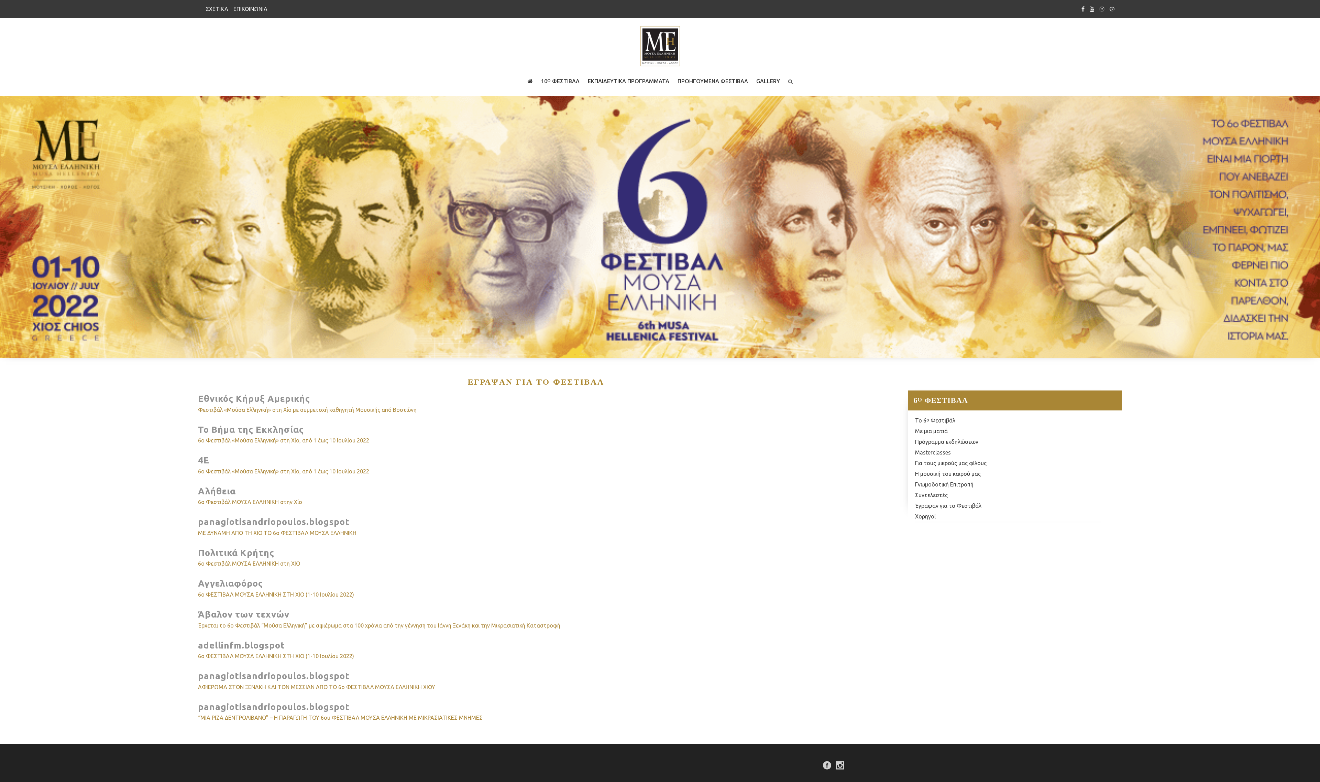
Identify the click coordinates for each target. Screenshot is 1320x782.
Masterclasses (933, 452)
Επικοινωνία (250, 9)
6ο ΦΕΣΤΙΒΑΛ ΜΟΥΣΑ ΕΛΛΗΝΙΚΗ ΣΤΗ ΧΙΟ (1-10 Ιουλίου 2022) (276, 594)
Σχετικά (217, 9)
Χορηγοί (925, 516)
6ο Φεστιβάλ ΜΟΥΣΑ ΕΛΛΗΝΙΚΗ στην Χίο (250, 502)
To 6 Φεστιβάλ (935, 420)
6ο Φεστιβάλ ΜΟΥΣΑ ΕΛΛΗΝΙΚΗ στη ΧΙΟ (249, 563)
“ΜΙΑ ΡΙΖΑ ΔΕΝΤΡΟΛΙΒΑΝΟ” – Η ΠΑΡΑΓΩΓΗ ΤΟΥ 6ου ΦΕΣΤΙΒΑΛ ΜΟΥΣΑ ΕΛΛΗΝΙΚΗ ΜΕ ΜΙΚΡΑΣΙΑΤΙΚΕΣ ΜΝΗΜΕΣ (340, 718)
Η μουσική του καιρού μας (948, 474)
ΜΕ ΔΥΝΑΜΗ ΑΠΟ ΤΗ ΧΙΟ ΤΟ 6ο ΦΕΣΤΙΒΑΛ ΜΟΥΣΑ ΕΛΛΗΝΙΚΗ (277, 533)
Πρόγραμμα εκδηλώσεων (946, 442)
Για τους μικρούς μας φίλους (951, 463)
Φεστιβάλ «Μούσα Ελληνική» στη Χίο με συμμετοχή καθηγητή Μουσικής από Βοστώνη (307, 410)
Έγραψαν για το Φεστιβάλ (948, 506)
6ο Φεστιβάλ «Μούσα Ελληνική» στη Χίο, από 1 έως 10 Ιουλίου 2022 (283, 440)
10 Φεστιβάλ (560, 81)
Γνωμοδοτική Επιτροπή (944, 484)
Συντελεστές (931, 495)
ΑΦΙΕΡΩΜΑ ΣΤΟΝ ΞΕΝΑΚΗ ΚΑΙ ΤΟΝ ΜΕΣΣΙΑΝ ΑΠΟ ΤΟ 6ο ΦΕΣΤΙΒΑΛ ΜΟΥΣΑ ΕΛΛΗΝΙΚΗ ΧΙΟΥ (316, 687)
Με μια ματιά (931, 431)
